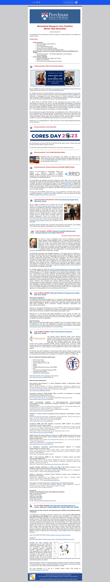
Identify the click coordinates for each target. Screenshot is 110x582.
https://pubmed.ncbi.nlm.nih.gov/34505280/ (41, 399)
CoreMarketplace (68, 181)
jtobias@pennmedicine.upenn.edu (39, 570)
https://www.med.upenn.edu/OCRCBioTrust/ (41, 377)
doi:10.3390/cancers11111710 (51, 480)
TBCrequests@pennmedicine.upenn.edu (45, 500)
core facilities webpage (67, 184)
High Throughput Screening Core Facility (69, 93)
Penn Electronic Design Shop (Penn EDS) (50, 206)
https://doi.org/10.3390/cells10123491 (40, 390)
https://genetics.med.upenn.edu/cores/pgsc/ (59, 535)
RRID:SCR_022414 (42, 270)
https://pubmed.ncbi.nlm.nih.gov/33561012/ (41, 421)
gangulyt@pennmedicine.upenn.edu (44, 539)
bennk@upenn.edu (35, 326)
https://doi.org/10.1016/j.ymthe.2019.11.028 (56, 464)
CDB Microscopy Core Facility (66, 102)
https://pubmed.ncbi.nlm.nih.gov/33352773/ (41, 444)
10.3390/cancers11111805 (52, 471)
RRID (62, 180)
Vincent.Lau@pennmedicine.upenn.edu (40, 220)
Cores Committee (55, 89)
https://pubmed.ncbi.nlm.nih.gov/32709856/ (41, 432)
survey (56, 576)
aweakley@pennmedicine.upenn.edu (45, 194)
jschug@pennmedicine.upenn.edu (65, 539)
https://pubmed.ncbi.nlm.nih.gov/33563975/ (41, 410)
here (72, 147)
